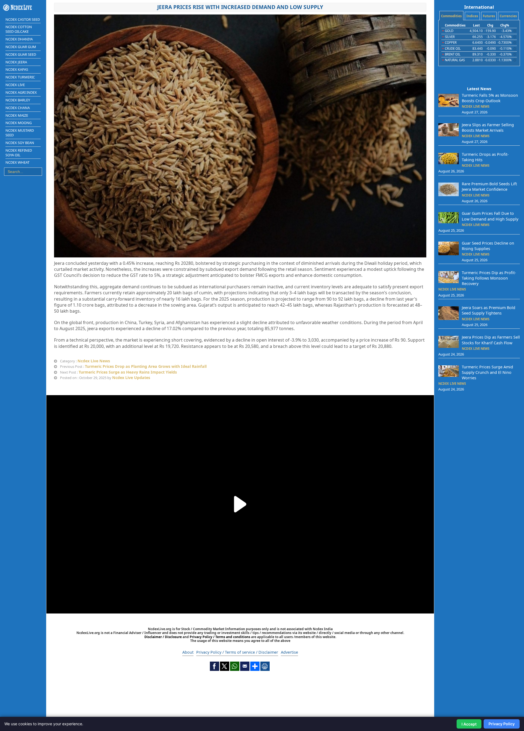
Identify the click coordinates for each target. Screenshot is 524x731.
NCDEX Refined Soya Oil (18, 152)
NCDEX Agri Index (21, 92)
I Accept (469, 724)
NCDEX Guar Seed (20, 54)
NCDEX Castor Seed (22, 19)
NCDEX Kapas (16, 69)
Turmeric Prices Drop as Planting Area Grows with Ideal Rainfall (146, 366)
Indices (472, 16)
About (187, 652)
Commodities (451, 16)
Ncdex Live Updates (131, 377)
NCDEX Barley (17, 100)
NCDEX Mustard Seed (19, 132)
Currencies (508, 16)
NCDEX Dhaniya (19, 39)
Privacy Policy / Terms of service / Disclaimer (237, 652)
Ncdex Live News (94, 360)
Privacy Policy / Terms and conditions (220, 637)
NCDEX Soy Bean (19, 142)
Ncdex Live (15, 84)
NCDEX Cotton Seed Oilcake (18, 29)
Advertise (289, 652)
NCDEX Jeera (16, 62)
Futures (489, 16)
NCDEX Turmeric (20, 77)
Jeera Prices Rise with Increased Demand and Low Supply (240, 7)
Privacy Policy (502, 723)
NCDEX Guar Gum (20, 46)
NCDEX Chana (17, 107)
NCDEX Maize (16, 115)
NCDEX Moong (18, 122)
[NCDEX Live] (23, 8)
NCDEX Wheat (17, 162)
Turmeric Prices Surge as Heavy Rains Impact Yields (128, 372)
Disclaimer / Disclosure (163, 637)
